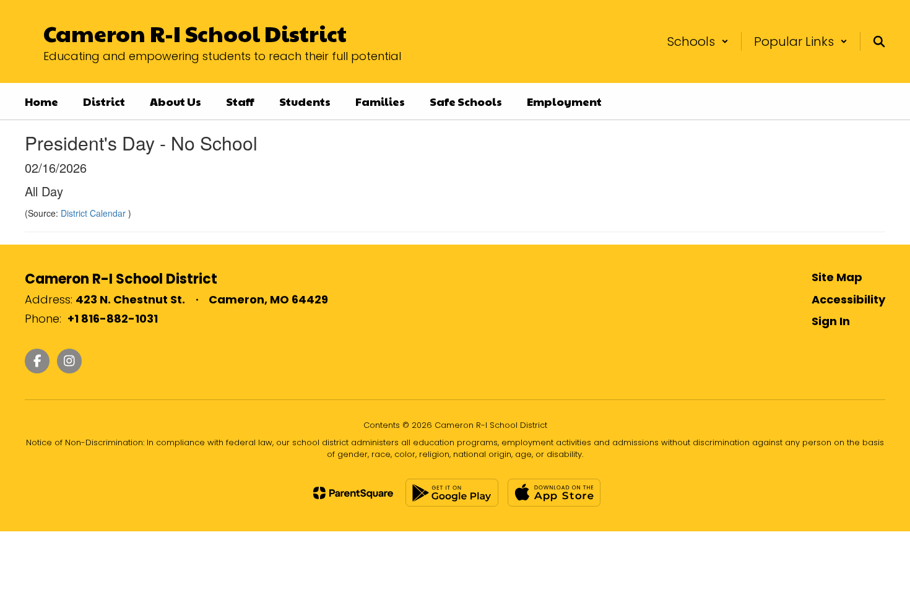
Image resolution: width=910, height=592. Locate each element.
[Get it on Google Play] (451, 493)
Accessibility (848, 299)
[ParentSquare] (353, 493)
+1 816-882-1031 (112, 318)
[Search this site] (879, 41)
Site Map (837, 277)
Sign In (831, 321)
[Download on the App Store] (554, 493)
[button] (698, 41)
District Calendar (94, 213)
